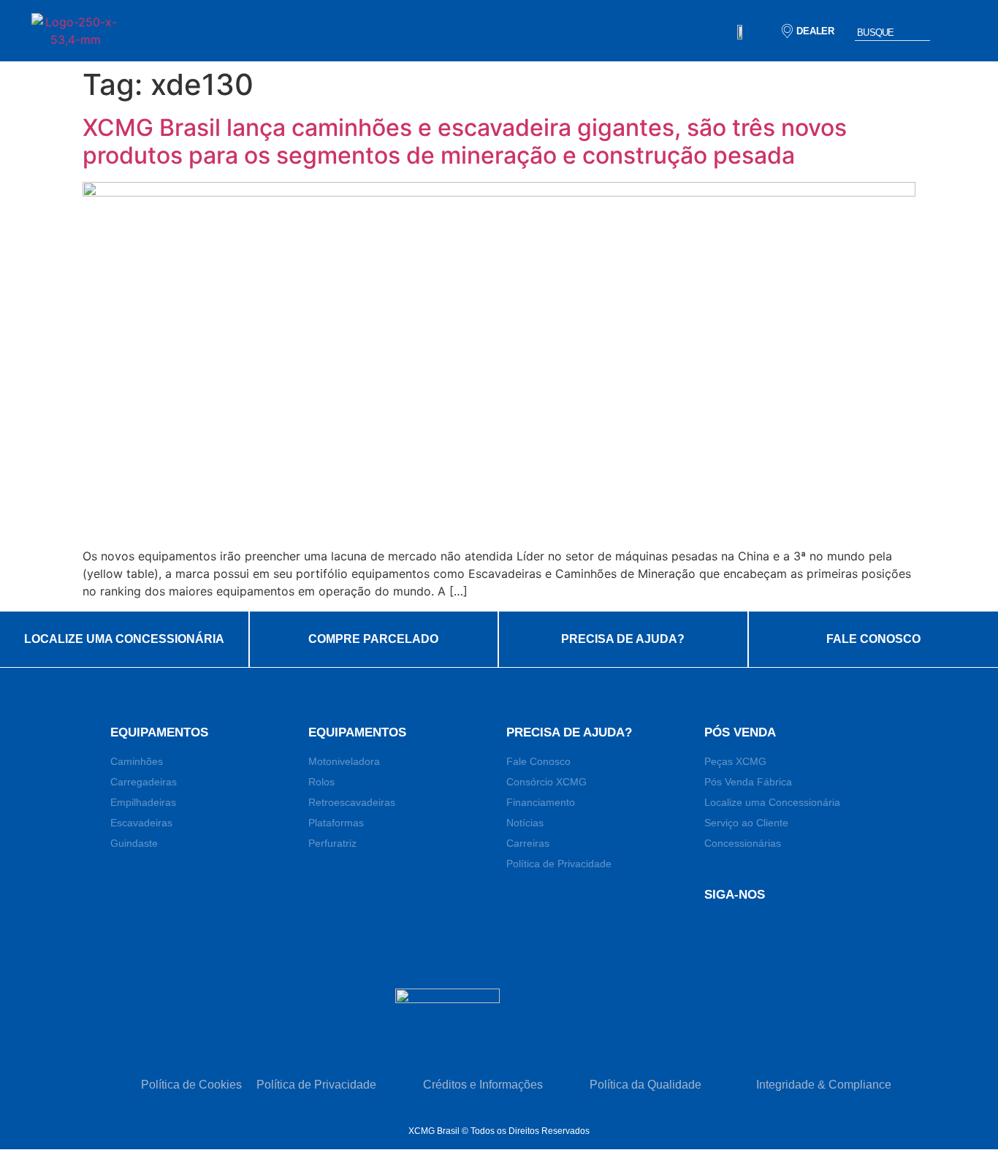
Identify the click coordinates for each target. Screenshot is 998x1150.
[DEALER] (787, 31)
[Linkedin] (790, 933)
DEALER (815, 31)
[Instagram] (870, 933)
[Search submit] (952, 31)
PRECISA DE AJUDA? (623, 639)
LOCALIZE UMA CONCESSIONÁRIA (124, 639)
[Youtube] (830, 933)
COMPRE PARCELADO (373, 639)
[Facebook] (749, 933)
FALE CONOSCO (873, 639)
